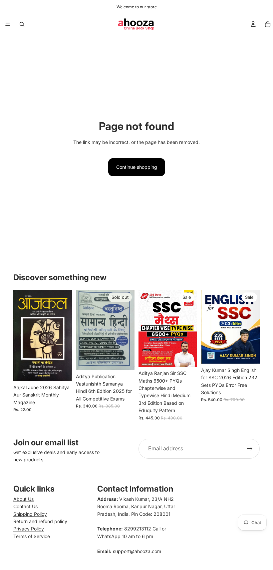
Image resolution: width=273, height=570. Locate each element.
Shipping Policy (30, 514)
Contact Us (25, 506)
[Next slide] (252, 326)
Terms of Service (31, 536)
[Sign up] (250, 449)
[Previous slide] (208, 326)
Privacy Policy (28, 528)
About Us (23, 499)
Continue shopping (136, 167)
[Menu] (7, 24)
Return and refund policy (40, 521)
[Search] (22, 24)
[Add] (62, 371)
